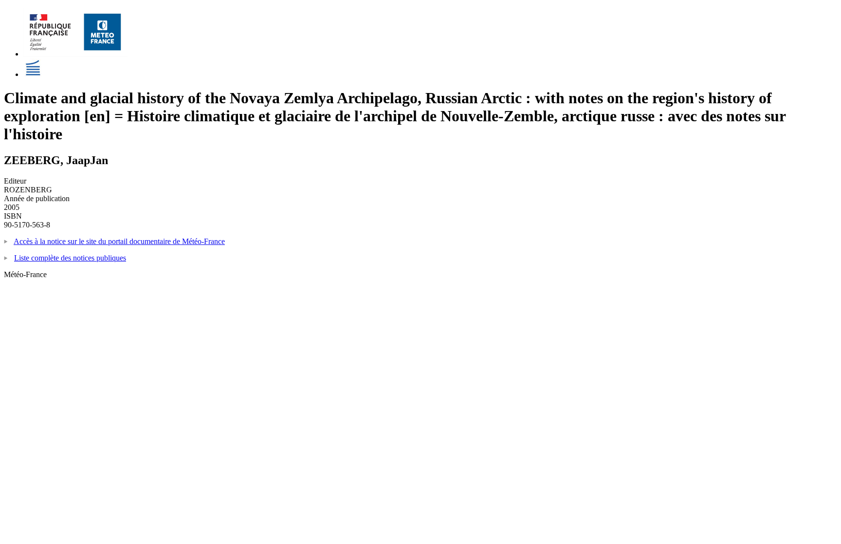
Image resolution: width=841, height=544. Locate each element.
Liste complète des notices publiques (70, 258)
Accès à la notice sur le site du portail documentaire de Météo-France (119, 241)
